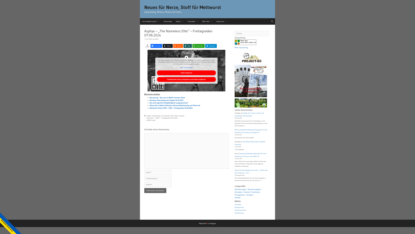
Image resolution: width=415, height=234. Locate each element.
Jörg (236, 170)
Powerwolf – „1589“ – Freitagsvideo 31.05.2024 (162, 118)
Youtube (181, 116)
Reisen (178, 21)
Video (176, 116)
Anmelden (238, 205)
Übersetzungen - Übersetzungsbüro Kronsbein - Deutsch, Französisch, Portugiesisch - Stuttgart (248, 192)
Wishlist (237, 197)
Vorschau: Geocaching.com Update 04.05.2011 (166, 100)
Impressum (220, 21)
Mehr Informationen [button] (186, 68)
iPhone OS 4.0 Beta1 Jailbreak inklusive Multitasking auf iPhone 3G (174, 105)
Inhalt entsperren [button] (186, 73)
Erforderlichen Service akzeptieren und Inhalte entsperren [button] (186, 79)
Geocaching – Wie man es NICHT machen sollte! (167, 98)
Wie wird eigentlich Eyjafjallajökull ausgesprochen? (168, 103)
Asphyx (149, 116)
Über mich (205, 21)
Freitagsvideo (156, 116)
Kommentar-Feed (240, 210)
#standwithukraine (7, 225)
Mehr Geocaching (241, 47)
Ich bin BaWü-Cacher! (149, 21)
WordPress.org (239, 213)
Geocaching (168, 21)
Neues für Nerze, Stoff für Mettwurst (182, 7)
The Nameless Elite (167, 116)
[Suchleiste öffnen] (272, 21)
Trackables (191, 21)
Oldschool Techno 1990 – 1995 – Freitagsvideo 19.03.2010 (171, 108)
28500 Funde (151, 120)
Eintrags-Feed (239, 207)
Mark (236, 130)
